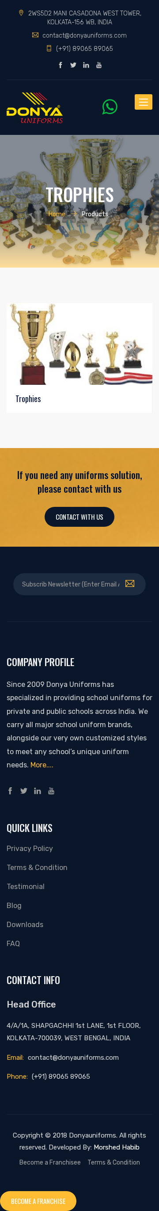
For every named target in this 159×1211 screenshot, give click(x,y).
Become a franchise (38, 1201)
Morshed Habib (117, 1147)
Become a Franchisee (50, 1162)
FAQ (13, 943)
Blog (14, 905)
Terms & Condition (37, 867)
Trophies (28, 398)
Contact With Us (79, 516)
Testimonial (26, 886)
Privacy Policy (30, 848)
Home (57, 214)
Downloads (25, 924)
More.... (41, 765)
